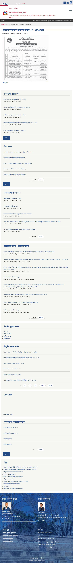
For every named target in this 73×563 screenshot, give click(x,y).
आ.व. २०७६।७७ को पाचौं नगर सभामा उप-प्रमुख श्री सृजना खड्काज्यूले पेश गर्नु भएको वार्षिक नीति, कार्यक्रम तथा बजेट (32, 221)
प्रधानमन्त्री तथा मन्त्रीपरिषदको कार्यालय (13, 488)
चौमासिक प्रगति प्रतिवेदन (10, 536)
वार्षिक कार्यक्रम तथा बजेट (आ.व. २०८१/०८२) (15, 130)
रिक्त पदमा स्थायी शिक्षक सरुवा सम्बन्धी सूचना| (14, 157)
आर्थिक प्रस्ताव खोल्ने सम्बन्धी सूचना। (12, 310)
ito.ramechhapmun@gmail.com (47, 547)
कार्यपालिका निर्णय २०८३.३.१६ (11, 433)
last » (50, 385)
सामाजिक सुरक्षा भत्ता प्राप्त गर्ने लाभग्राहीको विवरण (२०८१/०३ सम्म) (20, 380)
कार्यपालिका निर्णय (8, 439)
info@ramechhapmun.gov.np (47, 544)
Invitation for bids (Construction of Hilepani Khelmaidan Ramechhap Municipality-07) (29, 251)
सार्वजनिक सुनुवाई (8, 539)
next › (41, 180)
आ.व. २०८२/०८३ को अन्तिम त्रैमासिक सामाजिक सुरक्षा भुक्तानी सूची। (20, 352)
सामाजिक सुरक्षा (7, 333)
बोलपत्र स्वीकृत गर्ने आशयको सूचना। (12, 277)
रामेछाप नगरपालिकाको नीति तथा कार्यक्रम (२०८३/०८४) (17, 107)
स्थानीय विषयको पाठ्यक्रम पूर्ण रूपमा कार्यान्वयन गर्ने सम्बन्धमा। (18, 152)
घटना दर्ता (6, 331)
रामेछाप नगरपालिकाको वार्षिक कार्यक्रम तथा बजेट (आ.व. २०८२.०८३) (20, 122)
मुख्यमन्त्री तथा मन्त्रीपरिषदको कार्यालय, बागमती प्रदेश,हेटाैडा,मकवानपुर (20, 467)
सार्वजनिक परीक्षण (8, 542)
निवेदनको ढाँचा (7, 338)
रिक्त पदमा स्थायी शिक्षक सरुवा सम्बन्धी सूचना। (15, 169)
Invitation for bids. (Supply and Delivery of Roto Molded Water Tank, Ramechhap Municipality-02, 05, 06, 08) (36, 259)
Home (3, 24)
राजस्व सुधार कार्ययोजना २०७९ (11, 206)
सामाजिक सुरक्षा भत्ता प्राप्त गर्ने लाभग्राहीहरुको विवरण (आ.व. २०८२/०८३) (21, 357)
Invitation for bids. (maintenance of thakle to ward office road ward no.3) (25, 294)
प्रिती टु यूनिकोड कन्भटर (9, 474)
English (18, 4)
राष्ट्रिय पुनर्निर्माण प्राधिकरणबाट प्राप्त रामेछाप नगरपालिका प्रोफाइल (20, 229)
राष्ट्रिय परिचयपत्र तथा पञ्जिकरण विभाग (13, 472)
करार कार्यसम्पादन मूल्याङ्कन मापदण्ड (12, 374)
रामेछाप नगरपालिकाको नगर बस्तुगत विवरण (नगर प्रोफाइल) (17, 214)
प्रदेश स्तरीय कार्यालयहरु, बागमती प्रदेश (13, 476)
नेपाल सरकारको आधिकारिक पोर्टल (11, 483)
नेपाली (23, 4)
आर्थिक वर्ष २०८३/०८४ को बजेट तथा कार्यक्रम (15, 115)
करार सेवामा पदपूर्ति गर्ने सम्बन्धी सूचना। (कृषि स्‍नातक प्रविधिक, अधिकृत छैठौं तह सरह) (48, 20)
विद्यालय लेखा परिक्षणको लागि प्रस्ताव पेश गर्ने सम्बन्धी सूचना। (18, 163)
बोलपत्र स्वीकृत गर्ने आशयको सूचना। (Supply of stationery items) (21, 302)
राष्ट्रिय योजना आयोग (9, 479)
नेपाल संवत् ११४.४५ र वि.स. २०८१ (12, 369)
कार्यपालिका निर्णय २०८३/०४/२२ (11, 427)
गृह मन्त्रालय (7, 486)
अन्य (6, 138)
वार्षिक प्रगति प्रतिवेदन (9, 533)
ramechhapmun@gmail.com (50, 542)
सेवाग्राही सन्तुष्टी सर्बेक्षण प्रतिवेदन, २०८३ (14, 363)
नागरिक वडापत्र (7, 336)
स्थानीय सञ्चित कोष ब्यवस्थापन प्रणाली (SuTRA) (16, 481)
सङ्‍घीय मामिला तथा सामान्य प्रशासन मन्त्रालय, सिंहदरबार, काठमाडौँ (20, 469)
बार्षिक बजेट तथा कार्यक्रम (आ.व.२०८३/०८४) (15, 99)
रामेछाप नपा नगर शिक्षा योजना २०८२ (12, 198)
